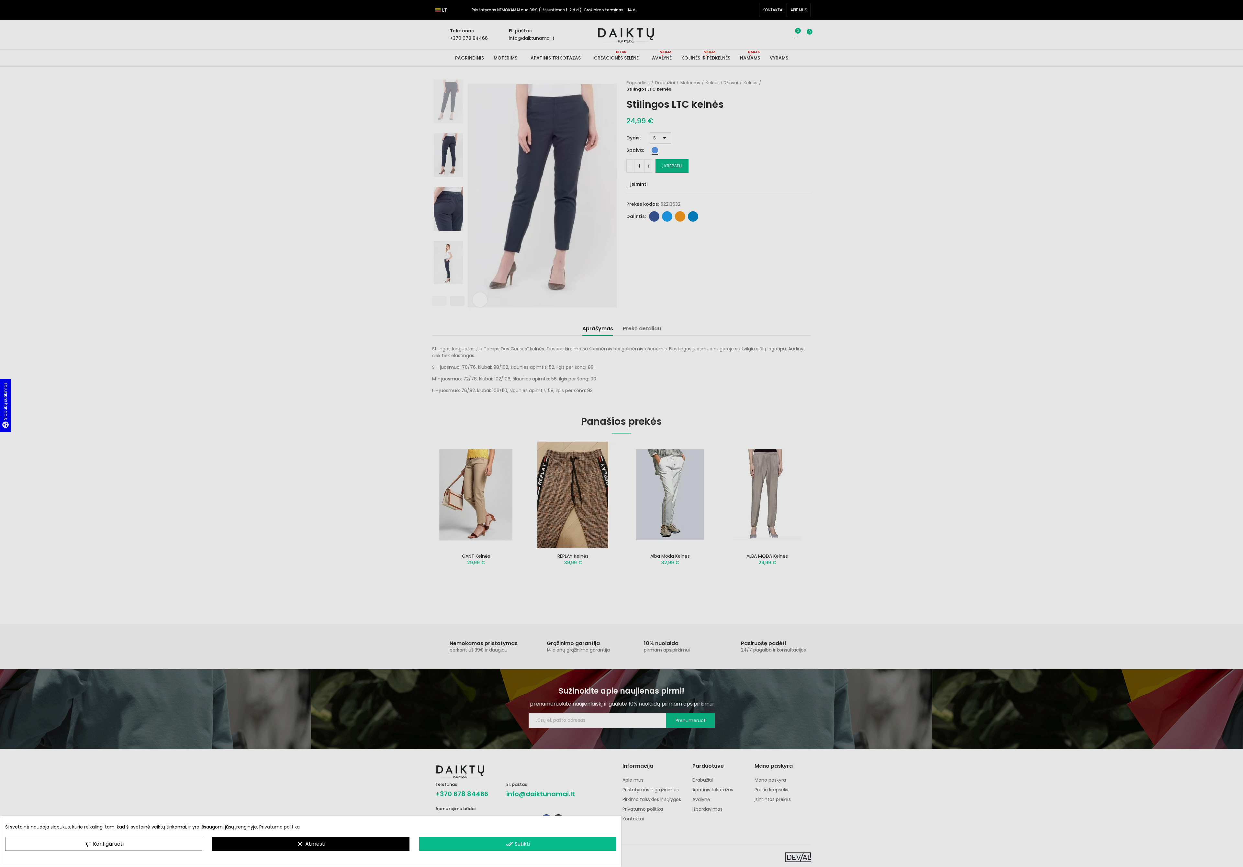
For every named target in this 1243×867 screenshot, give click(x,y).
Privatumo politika (279, 827)
